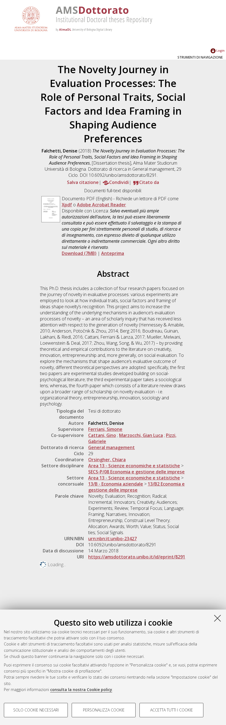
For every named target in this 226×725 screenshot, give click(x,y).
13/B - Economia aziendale (115, 484)
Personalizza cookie (104, 710)
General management (111, 447)
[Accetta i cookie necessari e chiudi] (217, 618)
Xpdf (67, 205)
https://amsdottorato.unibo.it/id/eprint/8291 (136, 557)
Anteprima (112, 253)
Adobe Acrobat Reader (101, 205)
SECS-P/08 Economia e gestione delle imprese (136, 472)
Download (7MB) (79, 253)
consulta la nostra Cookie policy (81, 689)
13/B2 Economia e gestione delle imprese (136, 487)
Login (220, 50)
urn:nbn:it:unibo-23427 (112, 539)
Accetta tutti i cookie (171, 710)
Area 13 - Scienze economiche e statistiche (134, 466)
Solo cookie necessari (36, 710)
